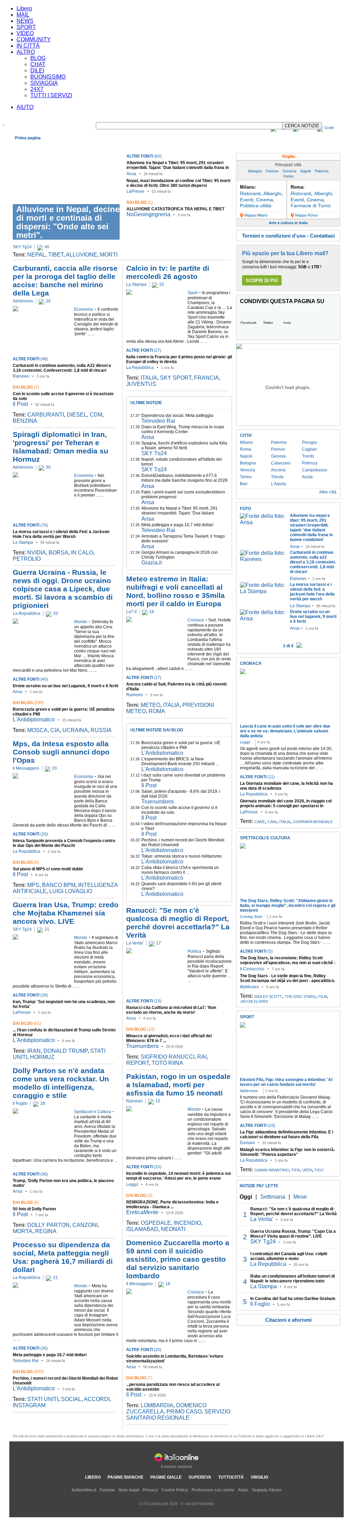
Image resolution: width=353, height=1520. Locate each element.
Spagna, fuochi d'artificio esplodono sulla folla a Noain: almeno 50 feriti (184, 445)
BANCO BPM (58, 885)
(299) (28, 702)
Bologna (255, 171)
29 (48, 301)
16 (151, 611)
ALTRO (26, 52)
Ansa (131, 173)
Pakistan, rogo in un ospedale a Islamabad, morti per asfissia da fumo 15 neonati (178, 1084)
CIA (55, 730)
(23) (143, 1001)
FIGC (319, 1170)
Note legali (129, 1490)
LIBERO (93, 1477)
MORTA (22, 1231)
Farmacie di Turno (311, 205)
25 (161, 284)
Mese (300, 1197)
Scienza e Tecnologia (166, 145)
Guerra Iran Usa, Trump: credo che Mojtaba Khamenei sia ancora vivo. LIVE (66, 913)
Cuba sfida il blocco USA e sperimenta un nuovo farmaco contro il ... (180, 870)
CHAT (38, 64)
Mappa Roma (306, 215)
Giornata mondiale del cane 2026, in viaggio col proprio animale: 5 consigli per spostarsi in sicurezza (286, 806)
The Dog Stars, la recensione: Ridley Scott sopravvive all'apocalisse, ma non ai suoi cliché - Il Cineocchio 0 (287, 963)
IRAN (34, 1051)
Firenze (272, 171)
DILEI (37, 70)
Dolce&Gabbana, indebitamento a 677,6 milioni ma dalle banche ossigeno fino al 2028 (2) (184, 480)
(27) (143, 350)
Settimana (272, 1197)
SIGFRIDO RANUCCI (167, 1057)
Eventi (246, 199)
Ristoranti (250, 193)
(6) (26, 1202)
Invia (287, 322)
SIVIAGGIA (44, 83)
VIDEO (25, 33)
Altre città (327, 492)
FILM (322, 996)
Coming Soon (251, 916)
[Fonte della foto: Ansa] (263, 522)
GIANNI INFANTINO (271, 1170)
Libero (24, 8)
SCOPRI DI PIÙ (262, 280)
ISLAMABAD (142, 1229)
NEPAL (36, 255)
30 (48, 467)
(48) (30, 359)
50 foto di (34, 1209)
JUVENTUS (141, 384)
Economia (45, 145)
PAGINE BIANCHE (125, 1477)
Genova (289, 171)
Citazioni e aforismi (288, 1320)
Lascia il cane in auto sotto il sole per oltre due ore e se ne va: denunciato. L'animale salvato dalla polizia (285, 731)
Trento (308, 456)
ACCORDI (97, 1399)
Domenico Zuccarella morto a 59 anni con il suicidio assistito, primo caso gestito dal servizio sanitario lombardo (177, 1259)
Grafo (329, 128)
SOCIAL (71, 1399)
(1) (140, 202)
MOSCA (37, 730)
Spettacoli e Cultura (110, 145)
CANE (259, 822)
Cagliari (309, 449)
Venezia (247, 470)
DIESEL (77, 415)
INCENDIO (187, 1223)
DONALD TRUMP (65, 1051)
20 (54, 768)
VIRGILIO (259, 1477)
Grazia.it (151, 563)
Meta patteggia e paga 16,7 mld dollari (50, 1354)
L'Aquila (278, 483)
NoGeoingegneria (148, 214)
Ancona (278, 470)
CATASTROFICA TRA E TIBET (175, 209)
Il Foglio (20, 1103)
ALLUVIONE (81, 255)
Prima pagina (28, 138)
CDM (96, 415)
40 (46, 246)
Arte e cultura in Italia (288, 223)
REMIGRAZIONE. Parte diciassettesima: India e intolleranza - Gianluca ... (172, 1204)
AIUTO (25, 107)
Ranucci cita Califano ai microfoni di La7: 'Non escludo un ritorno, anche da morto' (171, 1010)
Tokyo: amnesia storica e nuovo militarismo (181, 856)
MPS (33, 885)
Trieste (277, 476)
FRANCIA (206, 378)
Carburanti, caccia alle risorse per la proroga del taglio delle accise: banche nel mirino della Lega (65, 280)
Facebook (248, 322)
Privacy (150, 1490)
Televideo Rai (26, 1360)
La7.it (131, 611)
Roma (245, 449)
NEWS (25, 21)
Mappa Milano (256, 215)
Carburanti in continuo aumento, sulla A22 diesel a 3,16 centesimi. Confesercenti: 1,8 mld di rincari (62, 368)
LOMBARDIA (157, 1405)
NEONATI (173, 1229)
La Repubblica (26, 613)
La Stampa (23, 542)
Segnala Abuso (266, 1490)
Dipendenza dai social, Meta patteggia (177, 415)
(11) (257, 776)
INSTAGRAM (29, 1405)
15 (157, 1101)
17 (158, 943)
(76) (30, 525)
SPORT (26, 27)
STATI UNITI (42, 1399)
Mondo (64, 145)
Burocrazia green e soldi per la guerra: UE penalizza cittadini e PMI (180, 745)
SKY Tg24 (22, 246)
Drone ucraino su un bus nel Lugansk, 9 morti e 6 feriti (65, 685)
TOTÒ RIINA (167, 1063)
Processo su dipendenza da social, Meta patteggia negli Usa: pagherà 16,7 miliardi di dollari (63, 1257)
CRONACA (251, 663)
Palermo (322, 171)
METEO (150, 705)
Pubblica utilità (255, 205)
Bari (244, 483)
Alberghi (272, 193)
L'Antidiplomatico (34, 719)
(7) (26, 387)
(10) (140, 1029)
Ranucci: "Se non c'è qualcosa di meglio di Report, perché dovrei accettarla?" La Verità (178, 922)
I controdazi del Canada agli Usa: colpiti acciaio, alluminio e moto (288, 1256)
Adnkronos (23, 301)
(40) (30, 679)
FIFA (296, 1170)
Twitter (268, 322)
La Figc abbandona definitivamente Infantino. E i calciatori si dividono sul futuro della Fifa (286, 1134)
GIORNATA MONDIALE (313, 822)
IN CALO (82, 553)
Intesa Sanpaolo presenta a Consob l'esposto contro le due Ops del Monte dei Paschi (64, 843)
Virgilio (288, 156)
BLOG (38, 58)
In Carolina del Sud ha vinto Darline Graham (292, 1298)
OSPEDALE (156, 1223)
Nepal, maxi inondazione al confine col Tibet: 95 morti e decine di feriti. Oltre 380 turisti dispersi (178, 183)
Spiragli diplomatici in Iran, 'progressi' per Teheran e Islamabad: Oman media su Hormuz (60, 446)
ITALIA (149, 378)
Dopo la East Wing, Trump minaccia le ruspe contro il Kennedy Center (182, 429)
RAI (201, 1057)
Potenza (309, 463)
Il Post (20, 404)
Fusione (107, 1490)
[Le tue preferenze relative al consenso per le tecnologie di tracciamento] (340, 1507)
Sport (137, 145)
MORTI (109, 255)
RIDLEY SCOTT (268, 996)
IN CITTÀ (28, 46)
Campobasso (314, 470)
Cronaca (24, 145)
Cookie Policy (174, 1490)
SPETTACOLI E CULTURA (265, 838)
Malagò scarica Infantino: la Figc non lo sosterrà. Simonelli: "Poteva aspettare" (287, 1152)
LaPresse (135, 191)
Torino (288, 176)
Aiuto (243, 1490)
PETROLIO (27, 559)
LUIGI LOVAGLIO (70, 891)
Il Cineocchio (252, 969)
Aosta (307, 476)
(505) (28, 1371)
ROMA (157, 711)
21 (46, 929)
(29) (30, 834)
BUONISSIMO (47, 77)
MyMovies (249, 986)
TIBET (55, 255)
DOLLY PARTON (48, 1225)
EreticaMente (142, 1212)
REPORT (137, 1063)
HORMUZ (42, 1057)
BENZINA (25, 421)
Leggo (132, 1184)
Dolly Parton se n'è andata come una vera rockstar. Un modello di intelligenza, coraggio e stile (61, 1083)
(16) (257, 1125)
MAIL (23, 15)
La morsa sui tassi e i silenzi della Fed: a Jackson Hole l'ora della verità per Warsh (61, 534)
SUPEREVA (200, 1477)
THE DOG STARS (300, 996)
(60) (144, 156)
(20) (143, 1166)
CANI (272, 822)
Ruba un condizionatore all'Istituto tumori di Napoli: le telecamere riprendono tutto (292, 1278)
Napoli (305, 171)
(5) (26, 862)
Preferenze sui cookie (213, 1490)
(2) (139, 1195)
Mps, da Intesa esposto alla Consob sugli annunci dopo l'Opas (61, 752)
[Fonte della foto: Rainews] (263, 559)
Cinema (264, 199)
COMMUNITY (34, 39)
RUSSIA (101, 730)
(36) (30, 1174)
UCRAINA (75, 730)
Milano (246, 442)
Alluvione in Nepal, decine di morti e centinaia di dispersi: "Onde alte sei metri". (68, 222)
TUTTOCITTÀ (231, 1477)
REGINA (46, 1231)
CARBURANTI (45, 415)
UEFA (307, 1170)
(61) (27, 1023)
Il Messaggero (26, 768)
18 (167, 1283)
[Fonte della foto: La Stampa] (263, 591)
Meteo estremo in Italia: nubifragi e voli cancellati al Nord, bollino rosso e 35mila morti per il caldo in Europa (175, 591)
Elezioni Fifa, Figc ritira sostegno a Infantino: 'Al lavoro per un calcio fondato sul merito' (286, 1082)
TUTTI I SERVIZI (51, 95)
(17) (143, 677)
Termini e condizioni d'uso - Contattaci (288, 236)
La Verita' (134, 943)
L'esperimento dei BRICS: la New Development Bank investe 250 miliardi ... (180, 761)
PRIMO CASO (184, 1411)
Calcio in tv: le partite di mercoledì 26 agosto (167, 272)
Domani (247, 1142)
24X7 (36, 89)
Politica (82, 145)
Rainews (21, 376)
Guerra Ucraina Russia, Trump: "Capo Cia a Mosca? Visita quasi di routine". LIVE (293, 1234)
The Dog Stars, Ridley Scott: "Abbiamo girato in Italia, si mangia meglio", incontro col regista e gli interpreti (287, 905)
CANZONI (85, 1225)
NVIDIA (36, 553)
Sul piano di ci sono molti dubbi (48, 869)
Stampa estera (323, 145)
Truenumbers (157, 801)
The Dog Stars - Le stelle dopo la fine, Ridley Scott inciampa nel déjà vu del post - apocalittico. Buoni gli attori (287, 980)
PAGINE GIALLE (166, 1477)
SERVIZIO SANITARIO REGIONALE (178, 1415)
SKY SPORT (175, 378)
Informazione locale (283, 145)
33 (55, 613)
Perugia (309, 442)
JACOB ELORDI (254, 1001)
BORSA (58, 553)
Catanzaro (281, 463)
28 (42, 1103)
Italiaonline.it (84, 1490)
